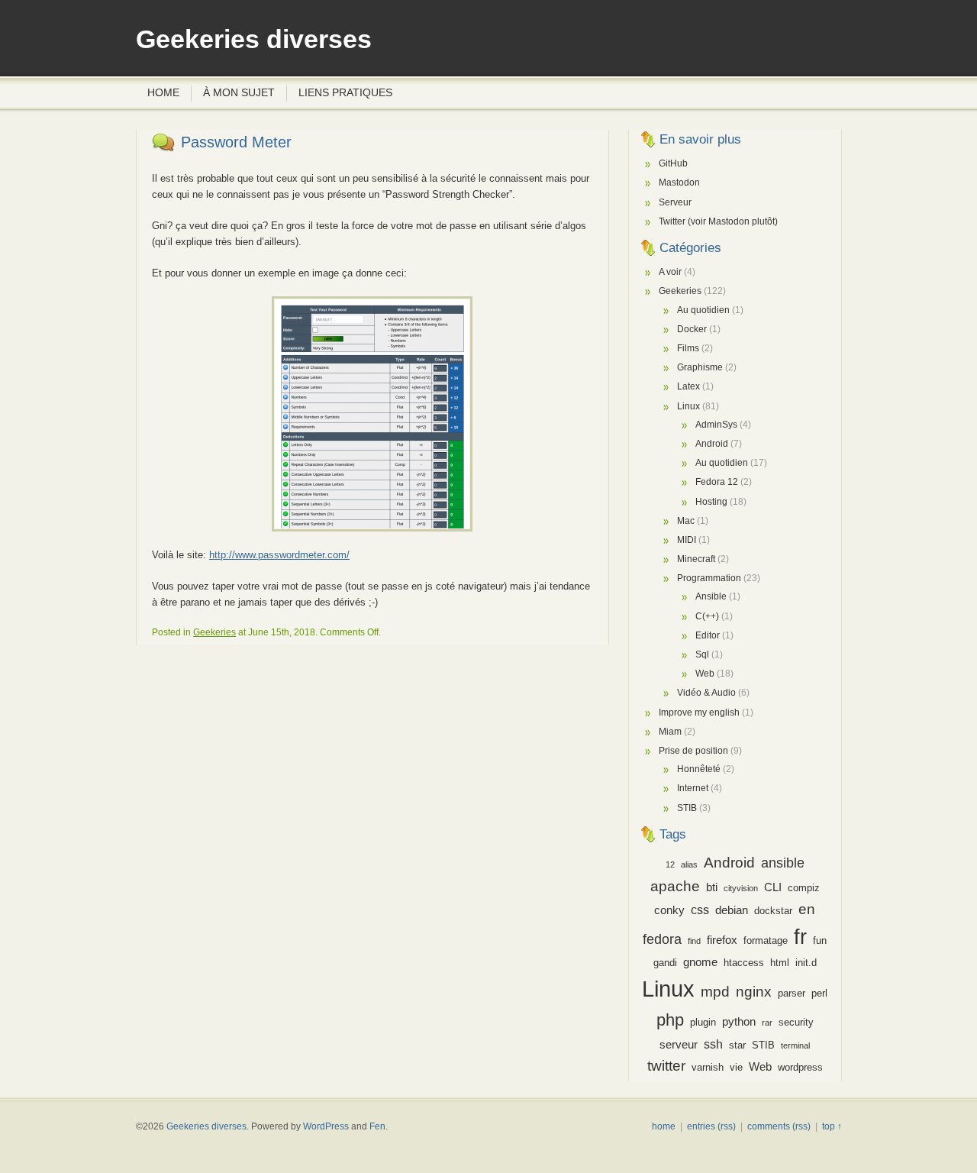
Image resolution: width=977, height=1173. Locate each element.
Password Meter (236, 142)
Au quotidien (703, 310)
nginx (754, 991)
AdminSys (716, 424)
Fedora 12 (716, 482)
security (796, 1022)
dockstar (773, 910)
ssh (713, 1044)
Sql (702, 654)
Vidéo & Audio (706, 692)
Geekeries (214, 632)
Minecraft (696, 559)
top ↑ (832, 1126)
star (737, 1045)
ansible (782, 863)
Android (711, 443)
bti (711, 887)
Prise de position (693, 750)
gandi (665, 962)
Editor (707, 635)
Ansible (711, 596)
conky (669, 910)
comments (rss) (779, 1126)
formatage (765, 940)
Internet (692, 788)
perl (819, 993)
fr (800, 936)
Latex (688, 386)
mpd (715, 992)
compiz (804, 887)
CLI (773, 887)
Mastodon (679, 182)
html (779, 962)
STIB (687, 808)
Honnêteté (699, 769)
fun (820, 940)
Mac (686, 520)
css (700, 909)
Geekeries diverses (254, 39)
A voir (670, 272)
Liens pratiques (345, 92)
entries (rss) (711, 1126)
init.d (806, 962)
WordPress (326, 1126)
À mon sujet (239, 92)
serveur (678, 1045)
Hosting (711, 501)
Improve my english (699, 712)
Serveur (675, 202)
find (694, 940)
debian (731, 910)
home (664, 1126)
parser (791, 993)
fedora (662, 939)
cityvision (741, 888)
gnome (700, 962)
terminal (795, 1045)
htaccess (744, 962)
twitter (666, 1066)
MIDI (686, 540)
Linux (688, 406)
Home (163, 92)
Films (688, 348)
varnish (708, 1067)
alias (689, 864)
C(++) (707, 616)
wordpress (800, 1067)
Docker (692, 329)
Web (704, 673)
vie (736, 1067)
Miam (670, 731)
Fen (377, 1126)
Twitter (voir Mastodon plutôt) (718, 221)
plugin (703, 1022)
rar (767, 1022)
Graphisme (700, 367)
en (806, 909)
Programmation (709, 578)
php (670, 1019)
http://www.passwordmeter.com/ (279, 555)
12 (670, 864)
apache (675, 885)
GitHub (673, 163)
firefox (722, 940)
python (739, 1022)
